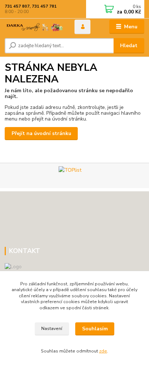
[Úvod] (34, 27)
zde (103, 351)
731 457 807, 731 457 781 (31, 6)
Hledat (128, 45)
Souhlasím (95, 328)
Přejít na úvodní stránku (41, 133)
